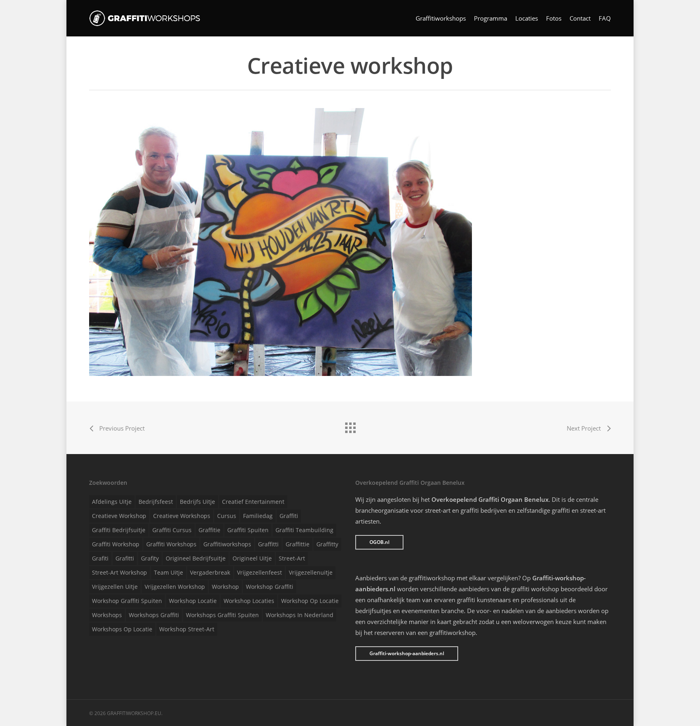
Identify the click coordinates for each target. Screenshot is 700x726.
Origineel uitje (252, 558)
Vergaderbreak (210, 572)
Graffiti (289, 516)
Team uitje (168, 572)
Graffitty (327, 544)
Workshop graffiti (269, 586)
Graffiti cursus (172, 530)
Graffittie (297, 544)
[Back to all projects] (350, 426)
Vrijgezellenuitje (311, 572)
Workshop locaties (249, 601)
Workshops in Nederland (299, 615)
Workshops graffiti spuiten (222, 615)
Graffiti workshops (171, 544)
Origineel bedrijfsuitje (196, 558)
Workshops (107, 615)
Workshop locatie (193, 601)
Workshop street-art (186, 629)
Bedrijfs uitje (197, 501)
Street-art (292, 558)
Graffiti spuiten (248, 530)
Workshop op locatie (310, 601)
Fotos (553, 18)
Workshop (225, 586)
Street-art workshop (119, 572)
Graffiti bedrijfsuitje (118, 530)
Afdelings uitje (112, 501)
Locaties (526, 18)
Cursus (226, 516)
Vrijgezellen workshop (175, 586)
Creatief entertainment (253, 501)
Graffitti (268, 544)
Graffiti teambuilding (304, 530)
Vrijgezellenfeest (259, 572)
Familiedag (258, 516)
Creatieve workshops (181, 516)
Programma (490, 18)
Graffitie (209, 530)
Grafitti (124, 558)
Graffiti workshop (115, 544)
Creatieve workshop (119, 516)
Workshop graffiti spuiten (127, 601)
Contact (580, 18)
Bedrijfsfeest (156, 501)
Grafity (150, 558)
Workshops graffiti (154, 615)
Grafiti (100, 558)
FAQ (605, 18)
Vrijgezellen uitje (115, 586)
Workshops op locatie (122, 629)
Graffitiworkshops (441, 18)
